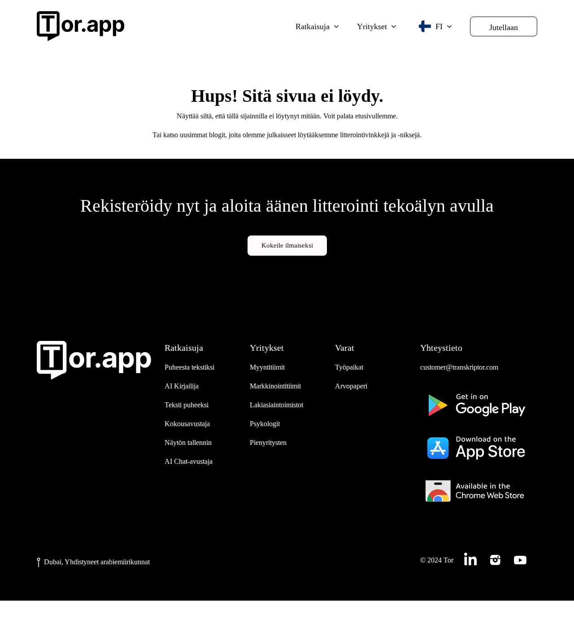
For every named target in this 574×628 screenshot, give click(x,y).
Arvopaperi (351, 386)
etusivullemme (375, 116)
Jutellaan (503, 27)
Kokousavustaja (187, 423)
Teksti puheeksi (187, 405)
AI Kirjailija (182, 386)
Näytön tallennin (188, 442)
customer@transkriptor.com (459, 367)
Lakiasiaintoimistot (276, 405)
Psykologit (265, 423)
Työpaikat (349, 367)
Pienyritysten (268, 442)
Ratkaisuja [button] (313, 26)
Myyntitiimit (267, 367)
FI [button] (439, 26)
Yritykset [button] (372, 26)
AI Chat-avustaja (189, 461)
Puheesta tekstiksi (189, 367)
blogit (217, 135)
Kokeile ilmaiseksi (287, 245)
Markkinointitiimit (275, 386)
